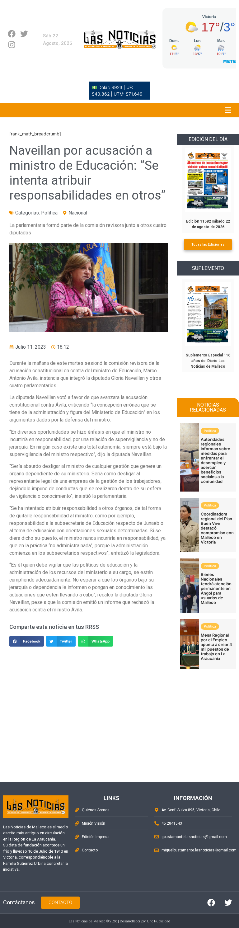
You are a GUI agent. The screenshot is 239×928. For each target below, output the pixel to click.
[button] (26, 641)
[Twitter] (24, 33)
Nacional (77, 213)
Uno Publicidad (158, 921)
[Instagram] (11, 44)
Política (49, 213)
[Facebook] (11, 33)
